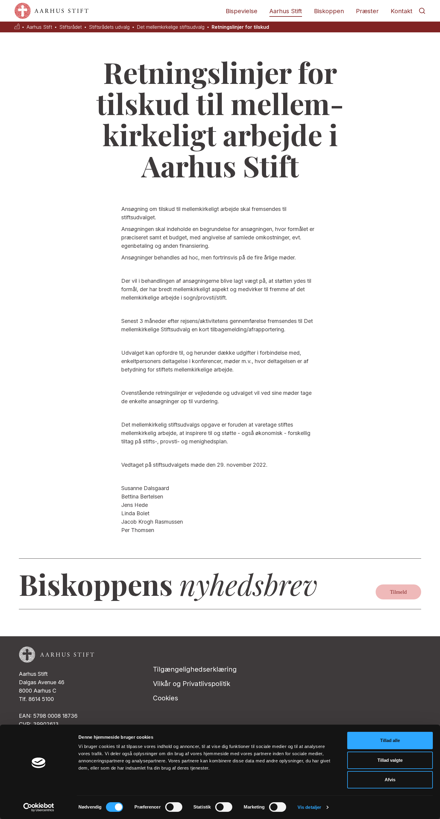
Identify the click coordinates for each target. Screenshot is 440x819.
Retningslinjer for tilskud (240, 27)
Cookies (165, 698)
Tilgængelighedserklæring (195, 669)
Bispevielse (241, 11)
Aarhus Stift (285, 11)
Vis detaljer (309, 807)
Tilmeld (398, 592)
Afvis (390, 779)
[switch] (173, 807)
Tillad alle (390, 740)
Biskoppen (329, 11)
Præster (367, 11)
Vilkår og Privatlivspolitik (191, 683)
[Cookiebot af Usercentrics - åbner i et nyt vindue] (39, 807)
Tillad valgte (390, 760)
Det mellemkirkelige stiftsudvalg (170, 27)
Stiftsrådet (70, 27)
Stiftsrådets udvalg (109, 27)
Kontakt (401, 11)
